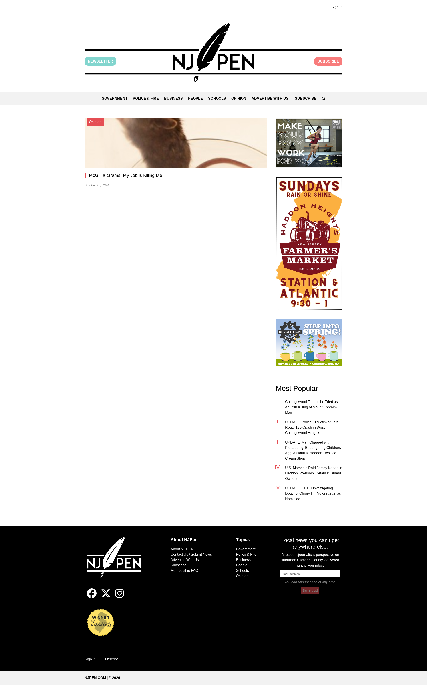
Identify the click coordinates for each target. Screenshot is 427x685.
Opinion (238, 98)
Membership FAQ (184, 570)
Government (114, 98)
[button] (213, 53)
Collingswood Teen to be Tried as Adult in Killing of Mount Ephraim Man (311, 407)
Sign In (336, 7)
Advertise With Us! (271, 98)
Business (173, 98)
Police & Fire (146, 98)
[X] (106, 597)
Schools (217, 98)
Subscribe (328, 61)
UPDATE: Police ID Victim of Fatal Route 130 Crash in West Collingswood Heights (312, 427)
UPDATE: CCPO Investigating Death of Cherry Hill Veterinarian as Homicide (313, 493)
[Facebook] (92, 597)
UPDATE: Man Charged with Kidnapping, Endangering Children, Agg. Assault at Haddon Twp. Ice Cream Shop (313, 450)
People (195, 98)
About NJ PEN (182, 549)
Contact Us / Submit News (191, 554)
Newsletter (100, 61)
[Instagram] (119, 597)
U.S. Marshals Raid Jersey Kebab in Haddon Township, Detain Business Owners (313, 473)
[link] (309, 143)
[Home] (117, 562)
